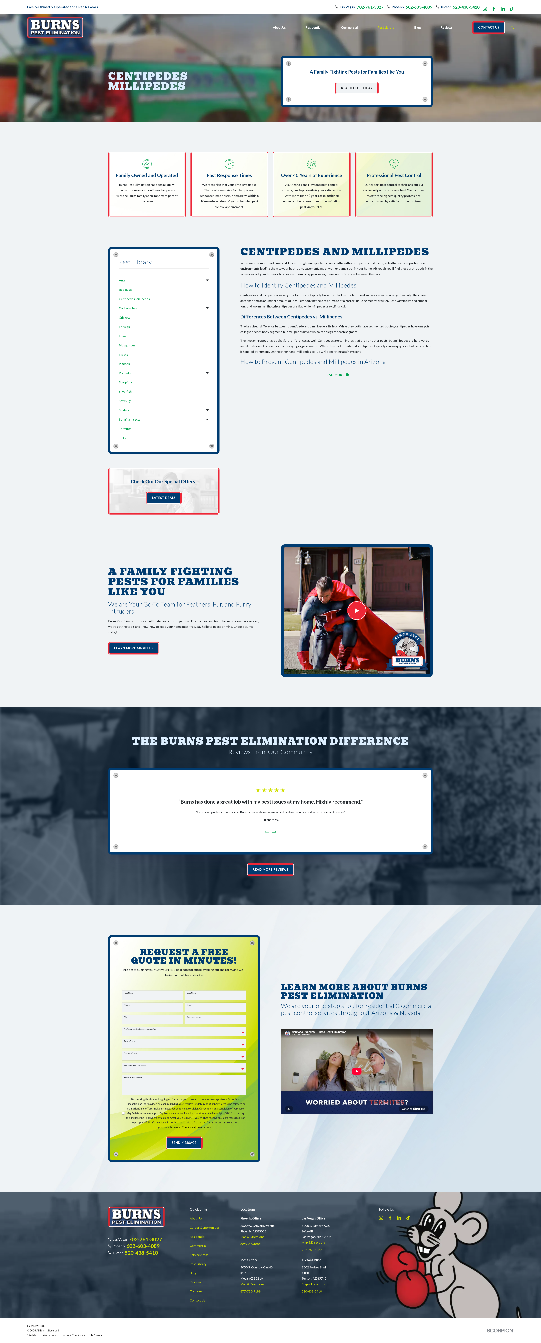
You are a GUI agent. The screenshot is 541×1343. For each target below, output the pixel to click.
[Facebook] (494, 9)
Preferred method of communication (140, 1029)
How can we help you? (133, 1077)
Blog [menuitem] (417, 27)
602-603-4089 (419, 7)
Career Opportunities (204, 1227)
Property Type (130, 1053)
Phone (127, 1005)
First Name (128, 993)
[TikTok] (512, 9)
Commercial (198, 1245)
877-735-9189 (250, 1291)
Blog (193, 1273)
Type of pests (130, 1041)
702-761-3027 (370, 7)
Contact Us (197, 1300)
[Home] (55, 27)
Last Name (191, 993)
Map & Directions (252, 1237)
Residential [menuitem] (313, 27)
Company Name (194, 1017)
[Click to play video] (356, 610)
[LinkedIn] (503, 9)
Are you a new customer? (135, 1065)
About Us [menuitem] (279, 27)
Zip (125, 1017)
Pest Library (198, 1264)
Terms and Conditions (182, 1127)
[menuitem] (161, 280)
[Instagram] (485, 9)
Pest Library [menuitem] (385, 27)
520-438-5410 (466, 7)
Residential (197, 1236)
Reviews (195, 1282)
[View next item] (274, 832)
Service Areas (199, 1255)
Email (189, 1005)
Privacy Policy (205, 1127)
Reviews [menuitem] (447, 27)
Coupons (196, 1291)
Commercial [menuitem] (349, 27)
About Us (196, 1218)
